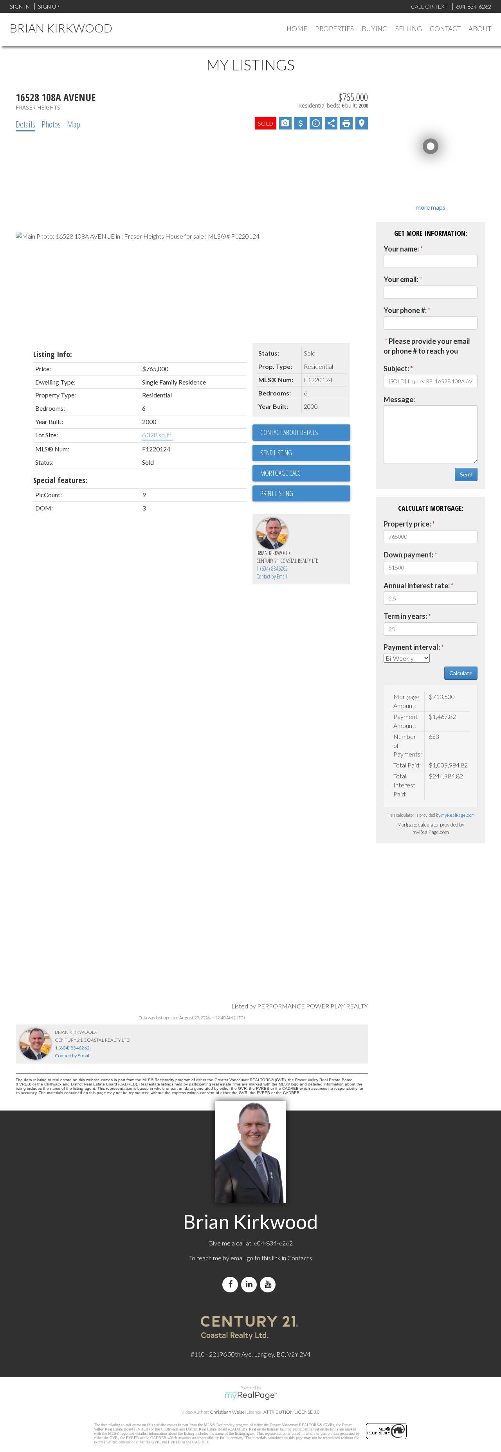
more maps (430, 207)
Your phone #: (405, 310)
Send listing (276, 452)
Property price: (407, 523)
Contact (445, 29)
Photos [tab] (51, 124)
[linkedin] (250, 1284)
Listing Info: (52, 354)
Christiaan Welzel (228, 1412)
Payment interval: (412, 647)
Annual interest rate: (417, 585)
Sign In (20, 6)
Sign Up (48, 6)
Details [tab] (25, 124)
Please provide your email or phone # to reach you (427, 346)
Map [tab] (73, 124)
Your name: (401, 248)
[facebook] (231, 1284)
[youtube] (269, 1284)
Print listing (276, 493)
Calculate (460, 673)
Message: (399, 399)
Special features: (60, 480)
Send (466, 474)
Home (297, 29)
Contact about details (289, 432)
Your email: (401, 279)
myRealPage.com (458, 815)
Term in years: (405, 616)
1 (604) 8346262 (272, 568)
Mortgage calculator (305, 473)
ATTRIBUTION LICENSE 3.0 (291, 1412)
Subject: (396, 368)
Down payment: (408, 554)
